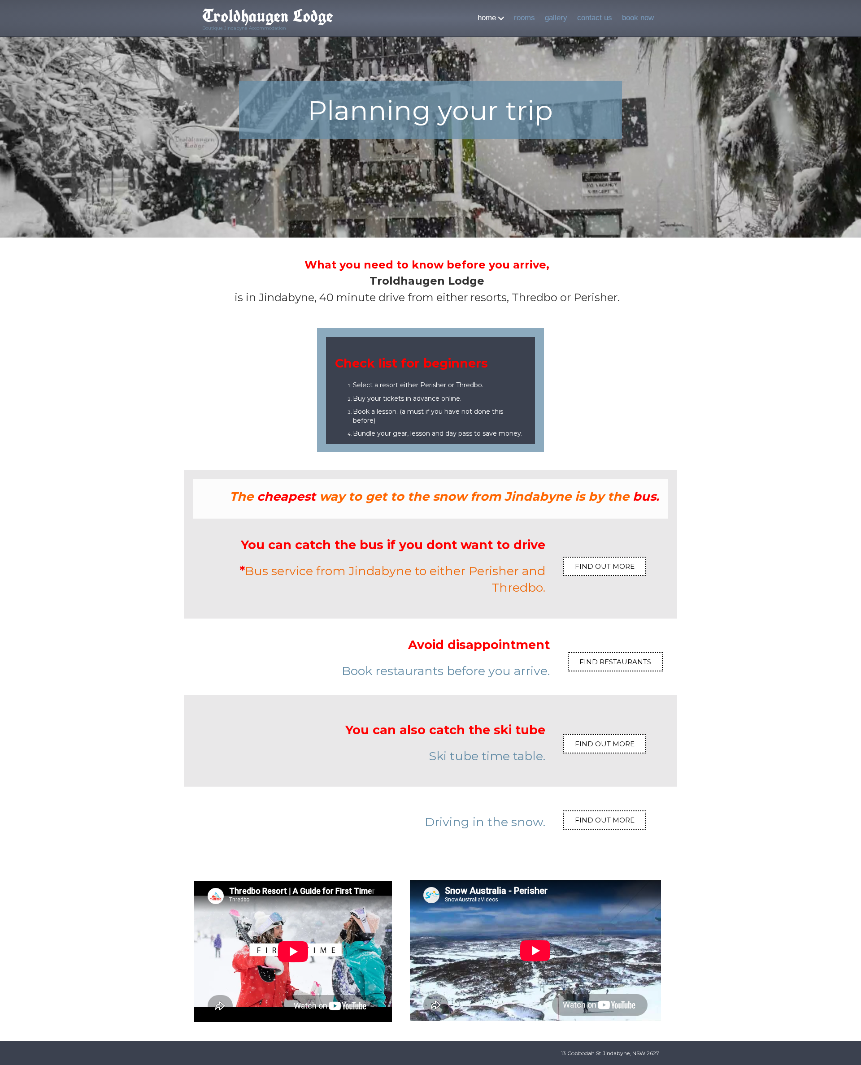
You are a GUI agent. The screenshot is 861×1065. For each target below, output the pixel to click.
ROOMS (524, 17)
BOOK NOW (638, 17)
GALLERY (556, 17)
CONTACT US (594, 17)
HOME (487, 17)
